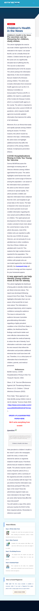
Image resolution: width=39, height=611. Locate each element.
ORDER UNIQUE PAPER (19, 592)
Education (11, 24)
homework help (21, 266)
